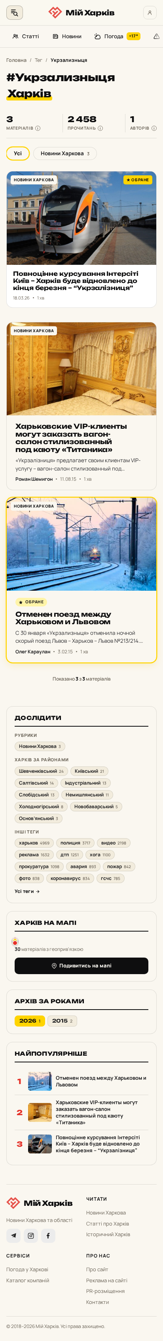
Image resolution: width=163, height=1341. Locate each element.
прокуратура (39, 866)
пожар (119, 866)
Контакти (97, 1302)
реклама (34, 854)
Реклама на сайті (106, 1280)
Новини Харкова (65, 153)
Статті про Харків (107, 1223)
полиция (75, 842)
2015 (62, 1021)
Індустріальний (85, 782)
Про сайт (97, 1269)
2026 (29, 1021)
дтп (70, 854)
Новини (72, 36)
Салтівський (36, 782)
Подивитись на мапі (85, 965)
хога (100, 854)
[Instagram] (31, 1236)
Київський (89, 771)
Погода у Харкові (27, 1269)
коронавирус (70, 878)
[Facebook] (48, 1236)
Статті (30, 36)
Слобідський (37, 794)
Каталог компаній (27, 1280)
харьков (34, 842)
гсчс (110, 878)
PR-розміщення (105, 1291)
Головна (16, 60)
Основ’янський (38, 818)
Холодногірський (41, 806)
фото (29, 878)
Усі (18, 153)
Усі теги (24, 891)
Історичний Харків (108, 1234)
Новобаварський (96, 806)
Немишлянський (87, 794)
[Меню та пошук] (14, 13)
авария (83, 866)
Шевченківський (41, 771)
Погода (121, 36)
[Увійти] (150, 12)
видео (113, 842)
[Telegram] (13, 1236)
